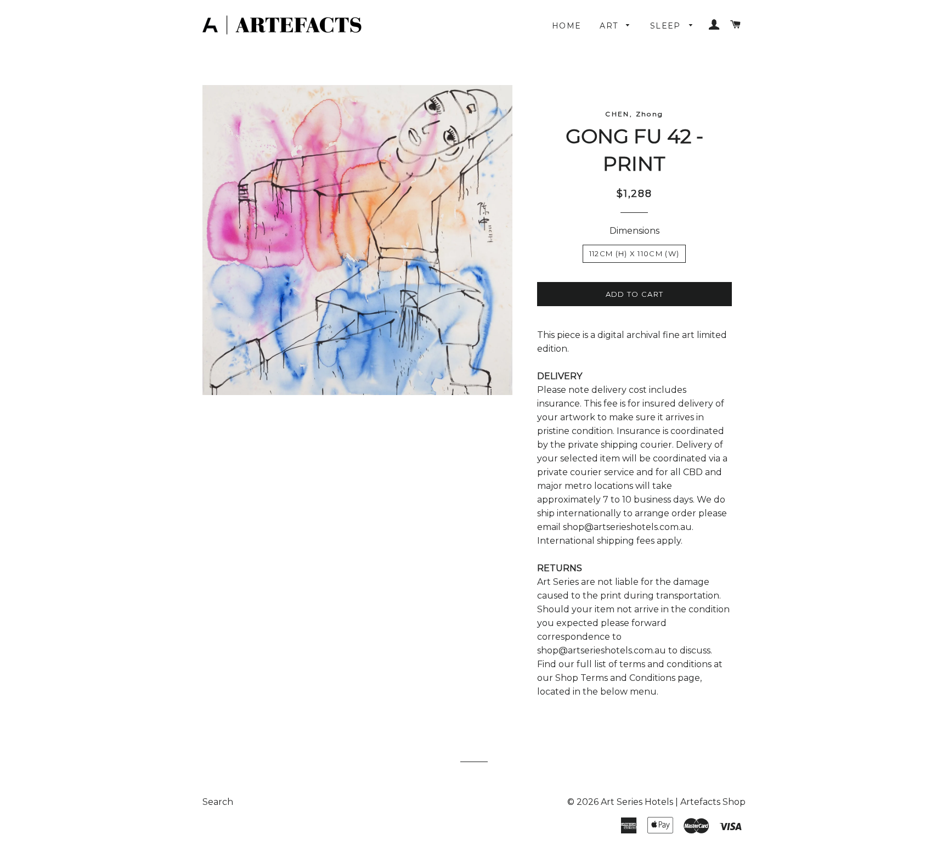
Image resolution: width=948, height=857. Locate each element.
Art (610, 26)
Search (217, 802)
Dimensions (634, 230)
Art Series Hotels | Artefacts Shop (673, 802)
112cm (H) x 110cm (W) (634, 253)
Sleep (667, 26)
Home (567, 26)
